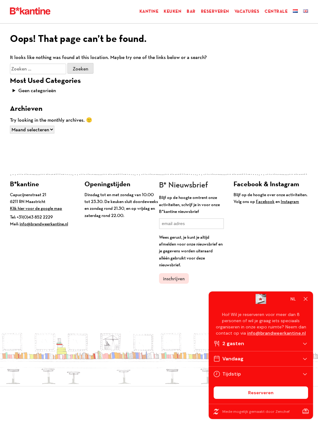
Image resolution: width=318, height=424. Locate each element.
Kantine (149, 11)
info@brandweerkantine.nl (44, 224)
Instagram (290, 201)
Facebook (265, 201)
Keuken (172, 11)
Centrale (276, 11)
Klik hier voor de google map (36, 208)
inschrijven (174, 279)
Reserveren (215, 11)
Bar (191, 11)
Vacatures (247, 11)
